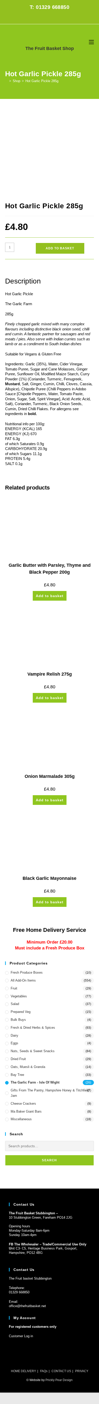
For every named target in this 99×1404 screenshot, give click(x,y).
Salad (15, 1004)
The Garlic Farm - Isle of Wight (35, 1082)
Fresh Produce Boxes (27, 972)
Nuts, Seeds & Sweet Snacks (33, 1051)
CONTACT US (61, 1371)
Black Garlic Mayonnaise (49, 878)
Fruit (14, 988)
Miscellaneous (21, 1119)
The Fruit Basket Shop (49, 48)
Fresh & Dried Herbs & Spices (33, 1027)
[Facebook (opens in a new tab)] (47, 18)
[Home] (6, 81)
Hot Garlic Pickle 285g (41, 81)
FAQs (43, 1371)
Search (49, 1160)
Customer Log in (21, 1336)
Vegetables (19, 996)
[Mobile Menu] (91, 42)
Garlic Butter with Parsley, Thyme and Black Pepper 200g (50, 569)
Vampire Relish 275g (49, 674)
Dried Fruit (18, 1059)
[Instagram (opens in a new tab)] (52, 18)
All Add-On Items (23, 980)
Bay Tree (17, 1075)
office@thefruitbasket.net (27, 1306)
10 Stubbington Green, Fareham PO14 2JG (40, 1217)
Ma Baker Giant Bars (26, 1111)
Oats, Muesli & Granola (28, 1067)
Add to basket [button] (49, 596)
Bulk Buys (18, 1020)
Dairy (14, 1035)
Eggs (14, 1043)
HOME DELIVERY (23, 1371)
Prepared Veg (20, 1012)
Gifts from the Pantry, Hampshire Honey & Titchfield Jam (50, 1093)
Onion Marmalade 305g (50, 776)
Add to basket (60, 248)
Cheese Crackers (23, 1103)
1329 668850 (20, 1292)
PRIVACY (81, 1371)
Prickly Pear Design (59, 1380)
